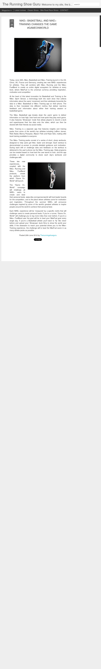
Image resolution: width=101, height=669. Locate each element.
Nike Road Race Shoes (49, 10)
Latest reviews (20, 10)
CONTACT (64, 10)
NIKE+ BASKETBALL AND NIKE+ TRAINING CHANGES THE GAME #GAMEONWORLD (38, 24)
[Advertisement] (79, 58)
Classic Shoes (33, 10)
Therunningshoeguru (48, 235)
